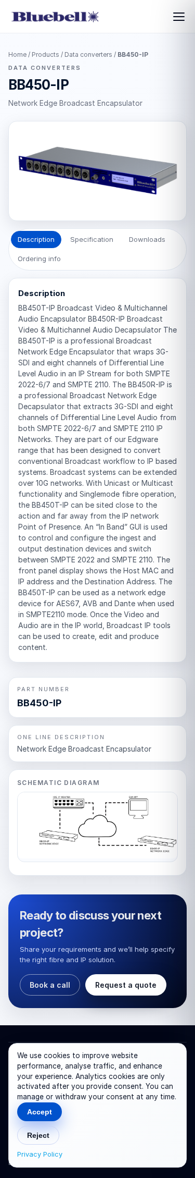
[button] (97, 827)
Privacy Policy (39, 1154)
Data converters (89, 54)
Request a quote (126, 984)
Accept (39, 1112)
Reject (38, 1135)
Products (45, 54)
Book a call (50, 984)
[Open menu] (177, 16)
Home (17, 54)
